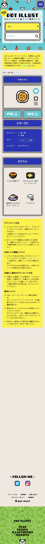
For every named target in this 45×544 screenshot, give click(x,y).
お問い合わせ (33, 495)
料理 (22, 135)
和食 (30, 140)
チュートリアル (13, 495)
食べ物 (10, 73)
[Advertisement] (22, 353)
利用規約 (25, 65)
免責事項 (31, 497)
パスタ (22, 140)
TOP (4, 73)
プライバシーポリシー (18, 497)
